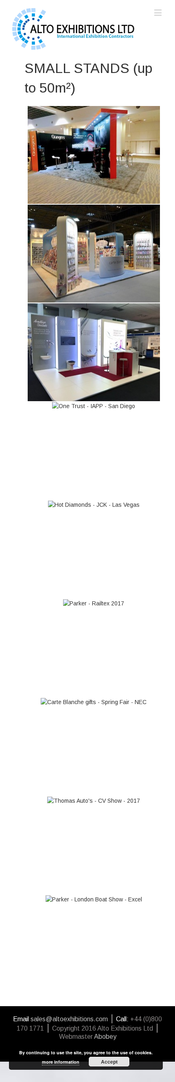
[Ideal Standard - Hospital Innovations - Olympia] (94, 352)
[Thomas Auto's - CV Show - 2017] (94, 845)
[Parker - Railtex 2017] (94, 648)
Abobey (105, 1036)
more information (60, 1062)
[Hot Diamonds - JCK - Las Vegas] (94, 549)
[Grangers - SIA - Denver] (94, 155)
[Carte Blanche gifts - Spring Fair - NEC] (94, 747)
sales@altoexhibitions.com (69, 1019)
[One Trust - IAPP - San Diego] (94, 451)
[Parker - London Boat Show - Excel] (94, 944)
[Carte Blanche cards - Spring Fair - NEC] (94, 254)
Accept (109, 1061)
